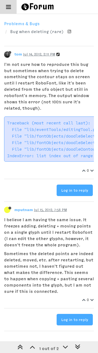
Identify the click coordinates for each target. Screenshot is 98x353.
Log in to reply (74, 190)
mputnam (23, 210)
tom (18, 54)
